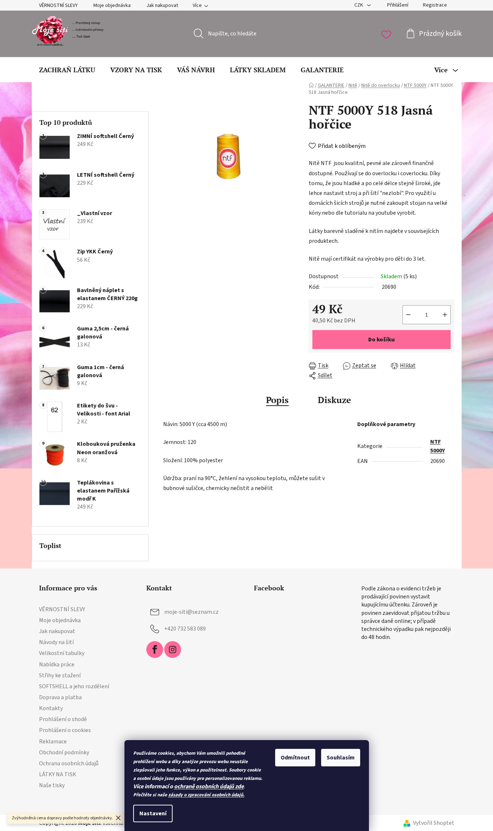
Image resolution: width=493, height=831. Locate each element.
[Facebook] (154, 649)
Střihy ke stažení (60, 675)
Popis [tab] (277, 400)
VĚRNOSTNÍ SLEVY (58, 5)
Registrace (435, 5)
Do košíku (381, 340)
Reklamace (53, 742)
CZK (359, 5)
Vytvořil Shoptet (433, 823)
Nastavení (152, 813)
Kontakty (51, 708)
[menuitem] (67, 69)
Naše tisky (52, 785)
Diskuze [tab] (334, 400)
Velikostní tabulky (61, 653)
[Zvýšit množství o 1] (444, 315)
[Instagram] (172, 649)
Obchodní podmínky (64, 752)
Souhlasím (341, 758)
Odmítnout (295, 758)
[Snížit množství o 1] (408, 315)
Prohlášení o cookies (65, 730)
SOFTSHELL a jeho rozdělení (74, 686)
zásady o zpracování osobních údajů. (206, 795)
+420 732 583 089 (185, 629)
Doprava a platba (60, 697)
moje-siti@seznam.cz (191, 612)
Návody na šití (56, 642)
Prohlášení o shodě (63, 719)
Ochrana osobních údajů (69, 763)
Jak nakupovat (162, 5)
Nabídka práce (56, 664)
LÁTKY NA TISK (57, 774)
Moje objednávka (112, 5)
